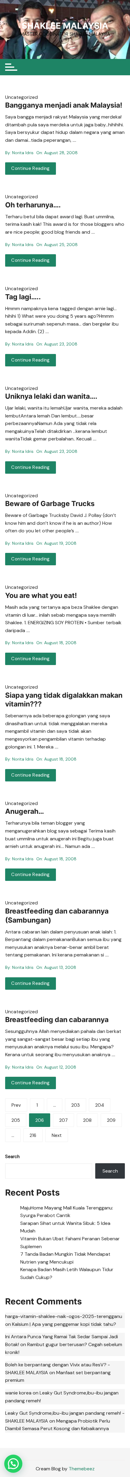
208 (87, 1120)
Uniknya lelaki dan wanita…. (51, 396)
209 (111, 1120)
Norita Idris (23, 152)
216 (33, 1135)
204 (99, 1105)
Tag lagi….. (23, 297)
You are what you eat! (41, 595)
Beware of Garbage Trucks (50, 503)
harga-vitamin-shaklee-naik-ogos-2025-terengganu (63, 1316)
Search (12, 1157)
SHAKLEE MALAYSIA (65, 26)
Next (57, 1135)
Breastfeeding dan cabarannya (57, 1019)
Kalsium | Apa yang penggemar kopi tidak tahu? (64, 1324)
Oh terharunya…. (33, 205)
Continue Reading (30, 168)
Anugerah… (24, 811)
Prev (16, 1105)
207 (63, 1120)
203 (75, 1105)
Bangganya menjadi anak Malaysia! (63, 105)
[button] (13, 1464)
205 (15, 1120)
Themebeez (82, 1469)
